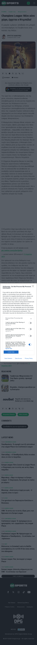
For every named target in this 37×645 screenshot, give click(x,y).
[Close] (33, 286)
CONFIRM (11, 352)
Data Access (18, 358)
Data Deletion (8, 358)
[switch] (30, 323)
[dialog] (18, 322)
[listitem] (18, 318)
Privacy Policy (29, 358)
